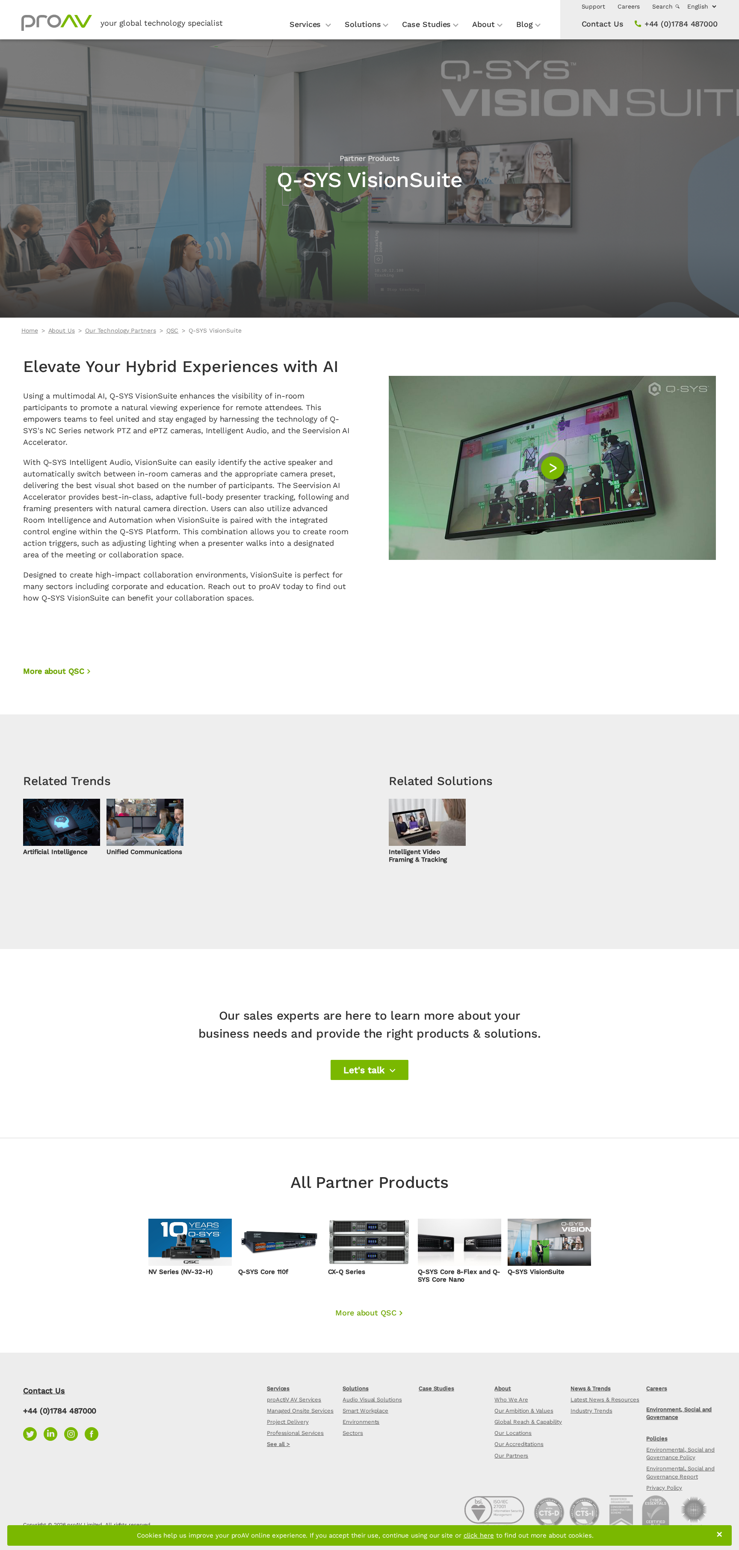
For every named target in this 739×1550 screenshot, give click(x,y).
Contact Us (603, 23)
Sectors (353, 1433)
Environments (361, 1422)
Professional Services (295, 1433)
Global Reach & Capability (528, 1422)
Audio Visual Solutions (372, 1399)
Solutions (363, 24)
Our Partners (511, 1455)
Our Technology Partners (120, 330)
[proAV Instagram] (74, 1432)
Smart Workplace (365, 1410)
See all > (278, 1444)
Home (29, 330)
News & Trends (591, 1388)
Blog (524, 24)
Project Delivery (288, 1422)
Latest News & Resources (605, 1399)
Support (593, 6)
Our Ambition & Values (523, 1410)
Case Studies (426, 24)
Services (306, 24)
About (483, 24)
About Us (61, 330)
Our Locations (513, 1433)
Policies (656, 1438)
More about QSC (53, 670)
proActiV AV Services (294, 1399)
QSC (172, 330)
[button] (369, 1070)
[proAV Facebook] (94, 1432)
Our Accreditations (518, 1444)
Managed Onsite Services (300, 1410)
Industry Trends (591, 1410)
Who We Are (511, 1399)
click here (479, 1535)
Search (663, 6)
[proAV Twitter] (33, 1432)
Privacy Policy (664, 1488)
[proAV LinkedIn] (54, 1432)
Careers (629, 6)
